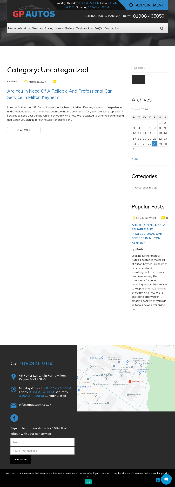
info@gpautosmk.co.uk (35, 405)
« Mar (135, 158)
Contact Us (111, 28)
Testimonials (84, 28)
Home (12, 28)
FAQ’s (98, 28)
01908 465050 (148, 16)
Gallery (69, 28)
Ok (88, 482)
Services (37, 28)
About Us (24, 28)
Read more (24, 130)
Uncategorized (144, 187)
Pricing (49, 28)
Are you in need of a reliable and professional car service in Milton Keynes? (148, 234)
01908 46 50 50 (36, 363)
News (59, 28)
